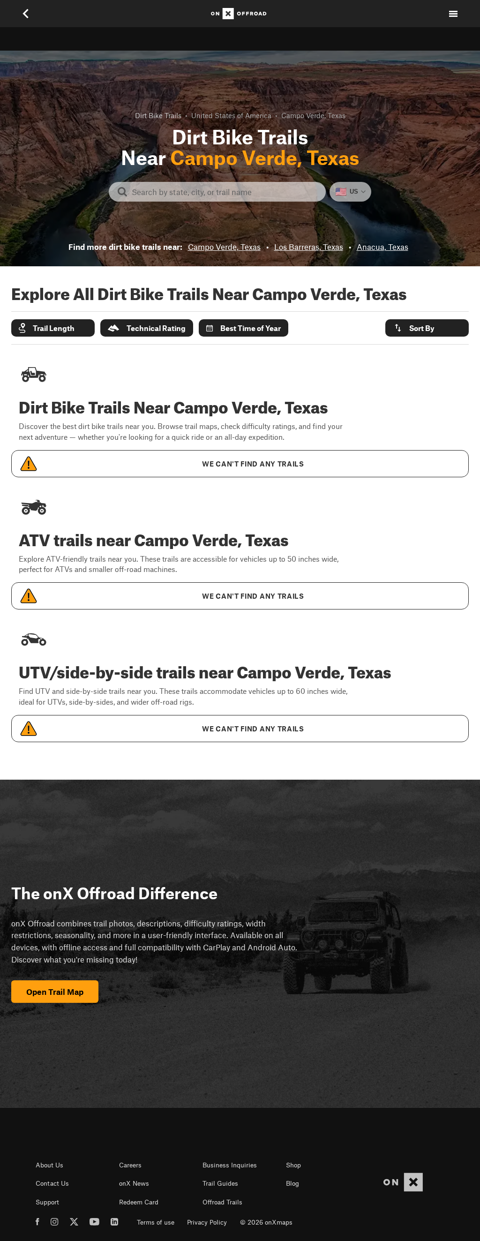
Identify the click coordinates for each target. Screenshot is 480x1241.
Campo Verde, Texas (224, 246)
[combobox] (225, 191)
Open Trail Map (54, 991)
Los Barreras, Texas (308, 246)
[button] (53, 328)
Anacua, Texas (382, 246)
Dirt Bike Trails (158, 115)
